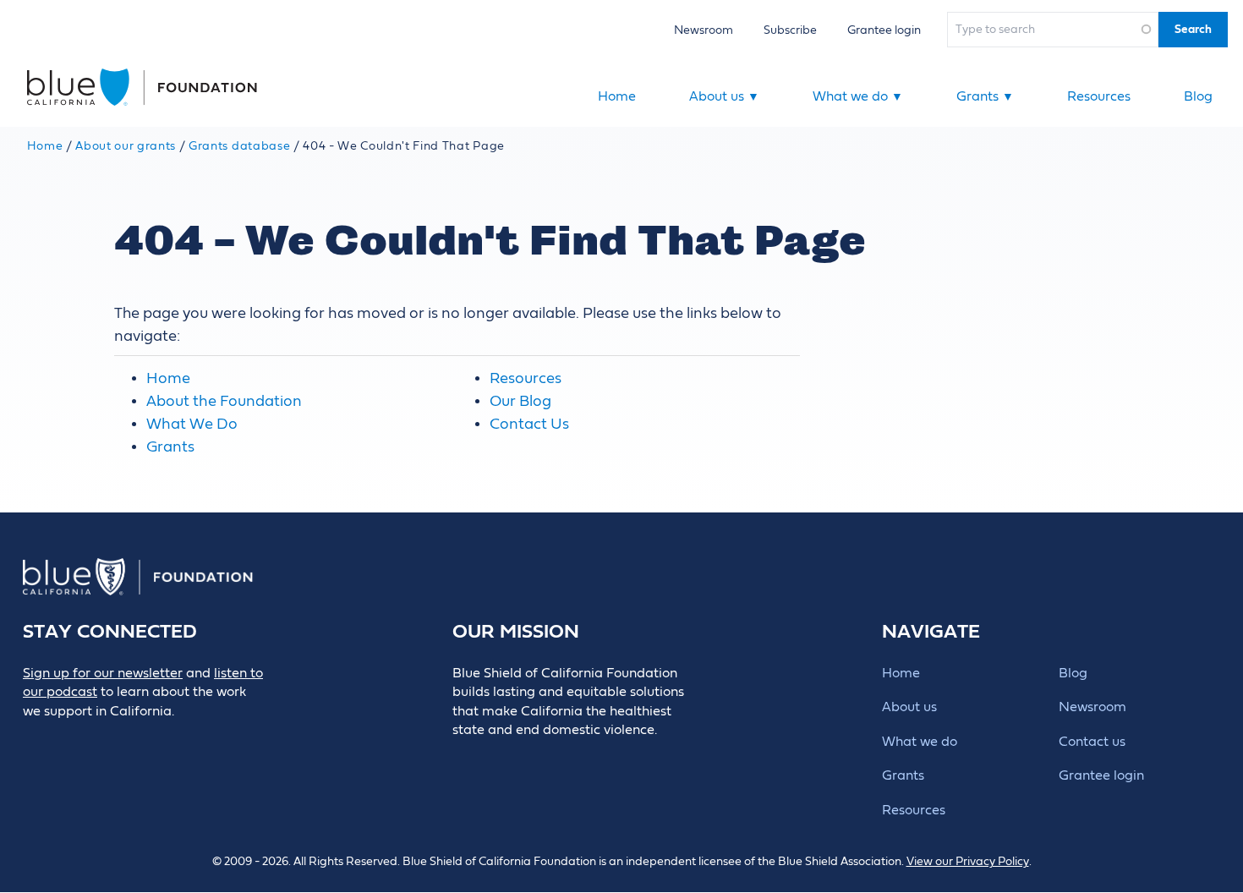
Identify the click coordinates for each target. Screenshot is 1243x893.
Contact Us (529, 424)
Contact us (1092, 741)
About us (724, 96)
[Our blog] (34, 739)
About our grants (125, 146)
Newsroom (703, 30)
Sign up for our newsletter (103, 673)
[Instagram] (148, 739)
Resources (1099, 96)
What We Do (192, 424)
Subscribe (790, 30)
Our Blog (520, 401)
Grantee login (884, 30)
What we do (858, 96)
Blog (1198, 96)
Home (617, 96)
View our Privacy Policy (967, 862)
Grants (985, 96)
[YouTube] (186, 739)
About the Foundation (224, 401)
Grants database (239, 146)
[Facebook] (72, 739)
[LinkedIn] (110, 739)
